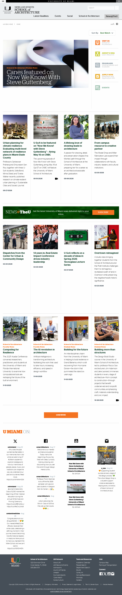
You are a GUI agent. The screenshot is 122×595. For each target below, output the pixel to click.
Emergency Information (51, 584)
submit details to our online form (60, 591)
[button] (117, 588)
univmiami (12, 447)
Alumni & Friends (59, 570)
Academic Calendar (83, 563)
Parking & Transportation (108, 565)
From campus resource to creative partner (105, 146)
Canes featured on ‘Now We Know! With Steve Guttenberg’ (33, 77)
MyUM (78, 570)
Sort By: (101, 33)
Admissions (57, 568)
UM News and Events (60, 565)
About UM (57, 563)
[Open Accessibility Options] (3, 1)
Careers (79, 580)
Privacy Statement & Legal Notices (71, 584)
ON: (16, 432)
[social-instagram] (112, 574)
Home (18, 24)
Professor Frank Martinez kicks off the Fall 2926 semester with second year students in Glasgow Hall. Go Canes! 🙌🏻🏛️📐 (46, 484)
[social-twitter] (105, 574)
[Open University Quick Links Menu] (119, 1)
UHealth (56, 572)
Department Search (83, 568)
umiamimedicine (13, 513)
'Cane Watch (57, 577)
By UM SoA (76, 474)
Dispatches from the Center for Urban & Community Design (14, 256)
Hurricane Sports (59, 575)
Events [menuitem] (58, 16)
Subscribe (103, 212)
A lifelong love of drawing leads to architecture (73, 146)
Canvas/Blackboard (83, 575)
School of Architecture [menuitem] (89, 16)
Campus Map (104, 563)
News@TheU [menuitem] (112, 16)
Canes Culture (58, 580)
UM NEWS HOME (8, 24)
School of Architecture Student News (22, 68)
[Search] (117, 8)
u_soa (103, 468)
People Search (81, 565)
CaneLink (79, 572)
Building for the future (76, 349)
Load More (61, 415)
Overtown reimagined (106, 253)
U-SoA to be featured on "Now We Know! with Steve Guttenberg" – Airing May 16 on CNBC (44, 149)
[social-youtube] (109, 574)
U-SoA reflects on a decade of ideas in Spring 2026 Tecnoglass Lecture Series (74, 259)
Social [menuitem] (70, 16)
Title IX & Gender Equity (92, 584)
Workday (79, 577)
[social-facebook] (101, 574)
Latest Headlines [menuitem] (41, 16)
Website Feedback (108, 584)
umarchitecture (42, 447)
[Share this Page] (115, 25)
